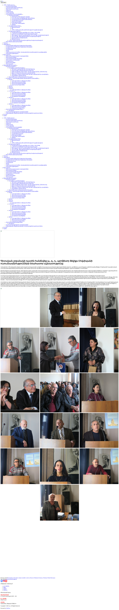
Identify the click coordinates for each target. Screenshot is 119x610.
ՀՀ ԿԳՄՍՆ (6, 586)
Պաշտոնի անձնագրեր (18, 23)
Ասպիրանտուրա (11, 48)
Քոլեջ (7, 50)
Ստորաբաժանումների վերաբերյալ (22, 19)
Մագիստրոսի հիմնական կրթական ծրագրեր (19, 46)
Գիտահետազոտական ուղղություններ (17, 56)
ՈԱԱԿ (5, 588)
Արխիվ (14, 24)
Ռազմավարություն (14, 31)
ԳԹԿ (4, 587)
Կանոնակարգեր (14, 15)
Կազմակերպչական (17, 20)
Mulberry (5, 590)
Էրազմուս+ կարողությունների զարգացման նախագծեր (22, 78)
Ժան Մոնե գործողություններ (14, 109)
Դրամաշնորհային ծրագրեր (14, 58)
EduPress (8, 608)
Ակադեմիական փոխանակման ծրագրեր (21, 77)
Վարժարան (9, 49)
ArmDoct (11, 88)
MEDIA (10, 104)
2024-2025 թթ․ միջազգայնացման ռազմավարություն (26, 36)
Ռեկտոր (8, 10)
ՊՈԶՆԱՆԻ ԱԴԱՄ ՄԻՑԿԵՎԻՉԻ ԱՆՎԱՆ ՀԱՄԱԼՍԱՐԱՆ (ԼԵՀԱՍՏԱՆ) (30, 74)
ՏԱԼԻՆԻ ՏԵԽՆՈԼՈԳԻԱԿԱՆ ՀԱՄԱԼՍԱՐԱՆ (23, 73)
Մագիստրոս (9, 61)
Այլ (12, 28)
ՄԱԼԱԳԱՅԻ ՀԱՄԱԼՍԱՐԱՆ (19, 75)
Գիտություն (6, 54)
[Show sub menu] (14, 5)
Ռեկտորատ (9, 11)
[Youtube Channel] (6, 581)
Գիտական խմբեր (11, 57)
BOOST (11, 86)
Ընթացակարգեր (16, 22)
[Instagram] (4, 581)
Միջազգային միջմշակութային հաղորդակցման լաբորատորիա (24, 113)
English (5, 115)
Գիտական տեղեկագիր (13, 60)
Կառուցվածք (10, 12)
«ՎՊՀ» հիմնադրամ (8, 5)
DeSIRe (10, 79)
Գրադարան (9, 63)
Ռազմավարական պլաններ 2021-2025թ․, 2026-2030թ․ (26, 32)
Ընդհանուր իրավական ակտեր (21, 16)
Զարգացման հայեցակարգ (19, 37)
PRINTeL (11, 87)
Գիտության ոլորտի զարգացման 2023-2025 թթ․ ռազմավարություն (30, 35)
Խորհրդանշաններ (11, 6)
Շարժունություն (10, 66)
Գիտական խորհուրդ (12, 9)
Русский (5, 114)
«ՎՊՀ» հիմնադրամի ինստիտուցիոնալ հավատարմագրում (26, 40)
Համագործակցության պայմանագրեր (17, 111)
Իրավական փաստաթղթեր (14, 14)
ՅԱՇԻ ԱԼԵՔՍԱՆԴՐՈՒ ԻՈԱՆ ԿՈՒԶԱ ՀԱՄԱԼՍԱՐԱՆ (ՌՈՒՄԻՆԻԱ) (29, 71)
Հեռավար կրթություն (12, 53)
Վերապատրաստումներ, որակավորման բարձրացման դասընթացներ (26, 52)
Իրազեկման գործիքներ (18, 96)
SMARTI (11, 97)
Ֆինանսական (16, 27)
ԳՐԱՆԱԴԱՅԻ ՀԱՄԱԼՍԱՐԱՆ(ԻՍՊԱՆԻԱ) (23, 70)
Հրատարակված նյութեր (19, 83)
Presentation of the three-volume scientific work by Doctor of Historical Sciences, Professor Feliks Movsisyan (31, 577)
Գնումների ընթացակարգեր (14, 41)
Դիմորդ (5, 43)
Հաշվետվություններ (15, 26)
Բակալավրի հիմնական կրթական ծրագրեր (18, 45)
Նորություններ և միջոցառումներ (21, 80)
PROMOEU (11, 110)
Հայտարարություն (11, 579)
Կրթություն (6, 44)
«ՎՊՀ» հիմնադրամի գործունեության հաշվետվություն (27, 29)
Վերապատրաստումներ (19, 82)
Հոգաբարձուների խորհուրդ (14, 7)
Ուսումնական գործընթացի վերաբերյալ (23, 18)
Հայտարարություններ (18, 84)
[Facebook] (2, 581)
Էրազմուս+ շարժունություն (17, 67)
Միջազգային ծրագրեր (9, 65)
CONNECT (11, 91)
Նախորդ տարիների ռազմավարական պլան (24, 33)
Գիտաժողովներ (10, 62)
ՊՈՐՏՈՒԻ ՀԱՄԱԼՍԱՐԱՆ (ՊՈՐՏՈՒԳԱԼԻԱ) (23, 69)
